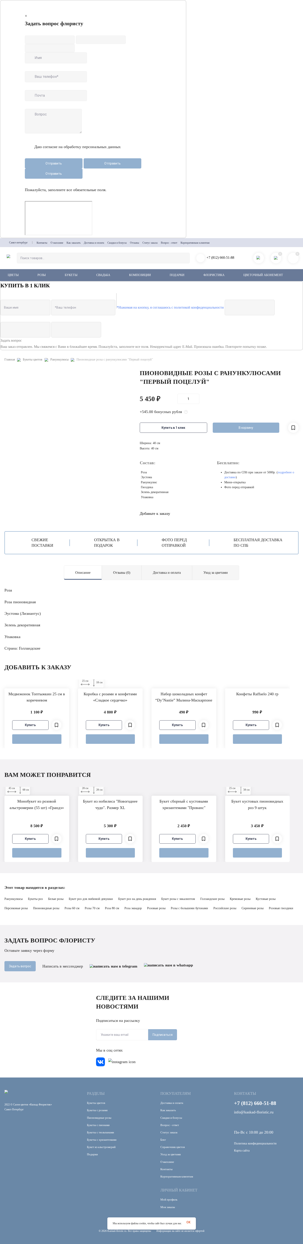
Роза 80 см (112, 908)
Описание (83, 572)
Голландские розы (212, 899)
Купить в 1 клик (173, 427)
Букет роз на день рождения (137, 899)
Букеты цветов (32, 359)
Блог (163, 1139)
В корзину (246, 427)
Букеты (71, 275)
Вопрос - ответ (169, 242)
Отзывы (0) (121, 572)
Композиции (140, 275)
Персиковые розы (16, 908)
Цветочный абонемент (263, 275)
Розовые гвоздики (281, 908)
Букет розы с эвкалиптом (178, 899)
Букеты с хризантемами (101, 1139)
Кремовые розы (240, 899)
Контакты (42, 242)
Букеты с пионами (98, 1125)
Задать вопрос (20, 966)
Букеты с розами (97, 1110)
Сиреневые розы (253, 908)
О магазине (57, 242)
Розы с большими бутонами (189, 908)
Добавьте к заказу (155, 513)
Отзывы (134, 242)
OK (188, 1222)
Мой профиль (168, 1199)
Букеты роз (35, 899)
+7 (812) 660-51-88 (220, 257)
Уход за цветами (215, 572)
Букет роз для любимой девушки (91, 899)
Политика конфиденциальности (255, 1143)
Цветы (13, 275)
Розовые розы (156, 908)
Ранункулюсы (59, 359)
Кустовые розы (265, 899)
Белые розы (55, 899)
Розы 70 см (92, 908)
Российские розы (224, 908)
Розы (41, 275)
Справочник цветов (172, 1147)
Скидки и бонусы (117, 242)
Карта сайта (242, 1150)
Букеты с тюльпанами (100, 1132)
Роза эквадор (133, 908)
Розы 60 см (72, 908)
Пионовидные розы (46, 908)
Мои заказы (167, 1207)
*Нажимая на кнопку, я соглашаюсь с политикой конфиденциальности (170, 307)
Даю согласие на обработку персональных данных (77, 147)
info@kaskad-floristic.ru (253, 1112)
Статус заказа (149, 242)
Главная (9, 359)
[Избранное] (56, 725)
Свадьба (103, 275)
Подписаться (163, 1034)
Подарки (177, 275)
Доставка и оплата (94, 242)
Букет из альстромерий (101, 1147)
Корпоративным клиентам (195, 242)
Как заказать (74, 242)
